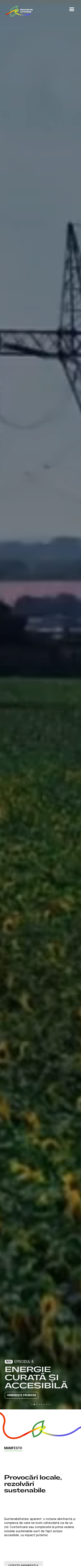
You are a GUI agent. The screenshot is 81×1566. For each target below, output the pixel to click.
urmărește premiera (21, 1395)
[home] (19, 11)
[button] (71, 9)
